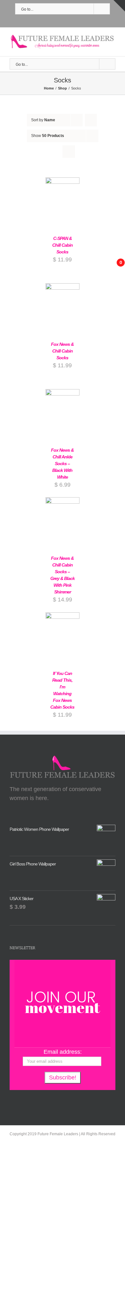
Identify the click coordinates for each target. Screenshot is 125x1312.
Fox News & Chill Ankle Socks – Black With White (62, 463)
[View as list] (69, 151)
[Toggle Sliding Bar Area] (119, 6)
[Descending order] (91, 120)
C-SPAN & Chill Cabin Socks (62, 245)
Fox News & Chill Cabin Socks (62, 351)
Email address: (63, 1052)
